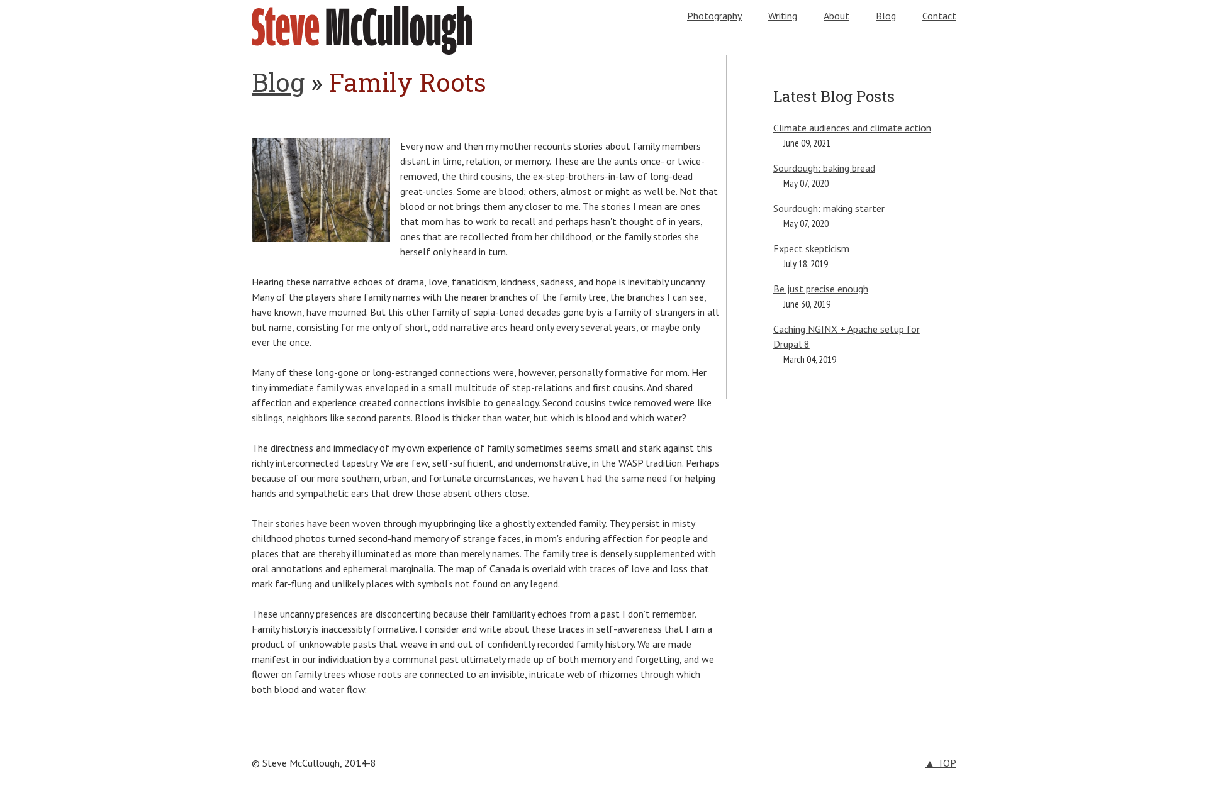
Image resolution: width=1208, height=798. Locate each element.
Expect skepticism (811, 248)
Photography (714, 15)
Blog (886, 15)
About (836, 15)
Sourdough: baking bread (824, 168)
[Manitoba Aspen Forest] (321, 238)
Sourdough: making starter (829, 208)
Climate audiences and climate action (852, 127)
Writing (782, 15)
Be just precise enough (820, 288)
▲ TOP (940, 762)
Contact (939, 15)
